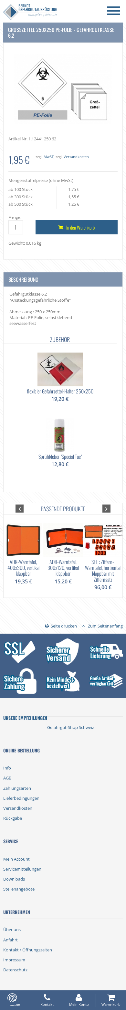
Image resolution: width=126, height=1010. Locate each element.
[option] (60, 409)
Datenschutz (15, 970)
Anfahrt (10, 940)
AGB (7, 778)
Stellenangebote (19, 889)
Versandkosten (76, 156)
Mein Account (16, 859)
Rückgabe (12, 818)
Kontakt (47, 1004)
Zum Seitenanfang (105, 626)
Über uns (12, 929)
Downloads (14, 879)
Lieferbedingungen (21, 798)
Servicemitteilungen (22, 869)
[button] (20, 509)
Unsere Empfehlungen (25, 717)
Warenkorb (111, 1004)
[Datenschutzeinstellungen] (12, 997)
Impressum (14, 960)
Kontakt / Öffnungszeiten (27, 950)
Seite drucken (64, 626)
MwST (49, 156)
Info (7, 768)
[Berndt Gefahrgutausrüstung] (30, 12)
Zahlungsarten (17, 788)
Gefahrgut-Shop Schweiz (70, 727)
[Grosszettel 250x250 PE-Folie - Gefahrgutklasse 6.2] (63, 88)
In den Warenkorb (80, 227)
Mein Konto (79, 1004)
